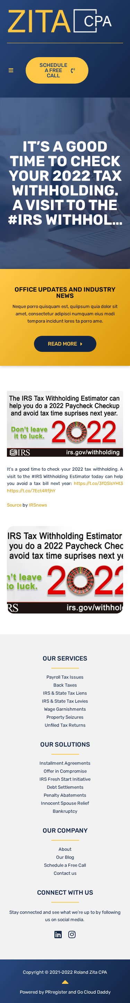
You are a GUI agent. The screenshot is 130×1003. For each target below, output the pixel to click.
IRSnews (38, 505)
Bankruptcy (65, 811)
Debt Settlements (65, 787)
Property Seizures (65, 717)
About (65, 849)
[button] (13, 70)
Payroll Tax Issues (65, 677)
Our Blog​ (65, 857)
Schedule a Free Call (65, 865)
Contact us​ (65, 873)
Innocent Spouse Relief (65, 803)
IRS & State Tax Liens (65, 693)
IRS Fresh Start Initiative (65, 779)
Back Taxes (65, 685)
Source (14, 505)
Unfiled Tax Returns (65, 725)
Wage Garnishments (65, 709)
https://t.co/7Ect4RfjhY (31, 490)
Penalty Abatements (65, 795)
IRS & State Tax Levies (65, 701)
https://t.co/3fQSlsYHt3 (98, 483)
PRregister (56, 992)
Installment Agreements (65, 763)
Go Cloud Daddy (94, 992)
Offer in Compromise (65, 771)
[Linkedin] (58, 934)
